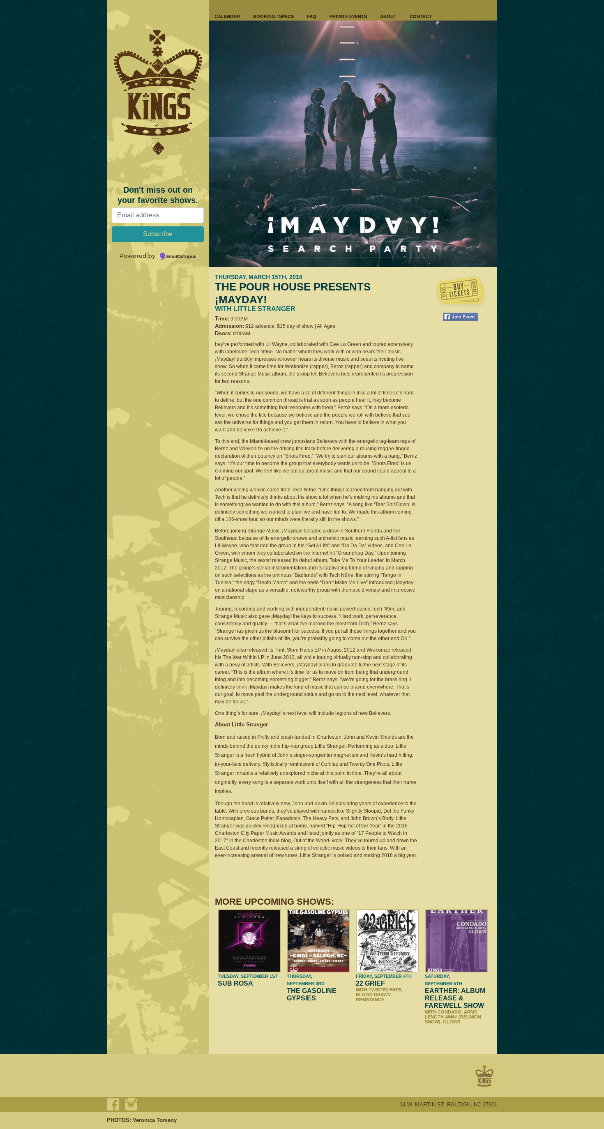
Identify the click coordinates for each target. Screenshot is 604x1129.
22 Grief (370, 983)
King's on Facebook (113, 1104)
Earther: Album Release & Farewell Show (455, 998)
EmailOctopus (181, 257)
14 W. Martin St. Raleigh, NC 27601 (448, 1104)
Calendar (227, 16)
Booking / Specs (273, 16)
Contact (421, 16)
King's (485, 1076)
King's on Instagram (131, 1104)
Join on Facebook (460, 317)
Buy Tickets (460, 291)
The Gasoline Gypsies (312, 994)
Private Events (348, 16)
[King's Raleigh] (158, 92)
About (388, 16)
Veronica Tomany (155, 1120)
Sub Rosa (235, 983)
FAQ (311, 16)
